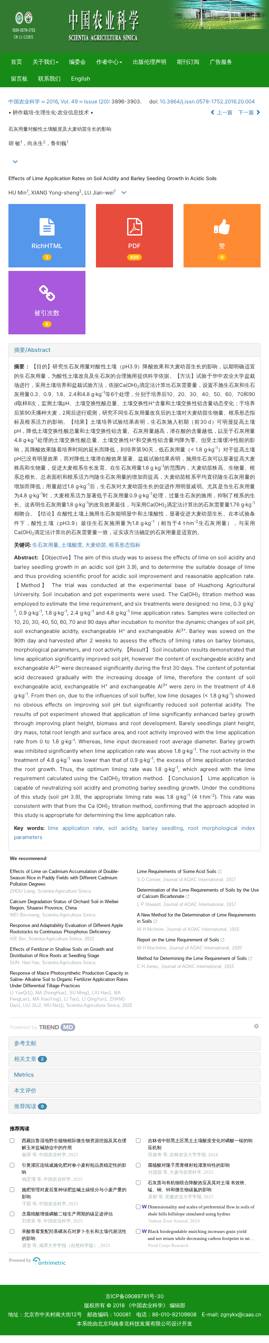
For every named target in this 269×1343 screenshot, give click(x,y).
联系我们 (49, 78)
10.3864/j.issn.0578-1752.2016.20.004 (207, 101)
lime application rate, (78, 828)
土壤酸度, (73, 544)
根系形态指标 (124, 544)
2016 (52, 101)
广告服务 (221, 61)
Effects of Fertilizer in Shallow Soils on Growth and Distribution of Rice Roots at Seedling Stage (61, 952)
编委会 (77, 61)
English (80, 78)
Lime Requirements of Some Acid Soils (176, 871)
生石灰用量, (46, 544)
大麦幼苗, (97, 544)
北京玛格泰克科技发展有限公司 (134, 1323)
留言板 (19, 78)
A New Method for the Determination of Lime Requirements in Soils (196, 918)
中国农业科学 (24, 101)
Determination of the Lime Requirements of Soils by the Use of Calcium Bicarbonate (198, 893)
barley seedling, (165, 828)
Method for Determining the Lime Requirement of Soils (192, 958)
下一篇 (246, 112)
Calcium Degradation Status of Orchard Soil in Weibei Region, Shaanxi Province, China (64, 905)
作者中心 (107, 61)
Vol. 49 (69, 101)
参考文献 (25, 1043)
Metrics (24, 1074)
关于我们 (44, 61)
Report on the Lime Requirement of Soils (178, 939)
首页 (16, 61)
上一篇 (224, 112)
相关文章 (29, 1058)
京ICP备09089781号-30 (134, 1296)
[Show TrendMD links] (256, 1026)
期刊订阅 (188, 61)
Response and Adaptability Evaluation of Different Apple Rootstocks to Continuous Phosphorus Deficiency (66, 928)
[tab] (134, 350)
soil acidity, (125, 828)
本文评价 (25, 1090)
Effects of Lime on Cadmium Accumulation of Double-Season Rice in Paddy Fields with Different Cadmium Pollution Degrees (64, 878)
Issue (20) (96, 101)
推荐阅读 (29, 1106)
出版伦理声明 (149, 61)
